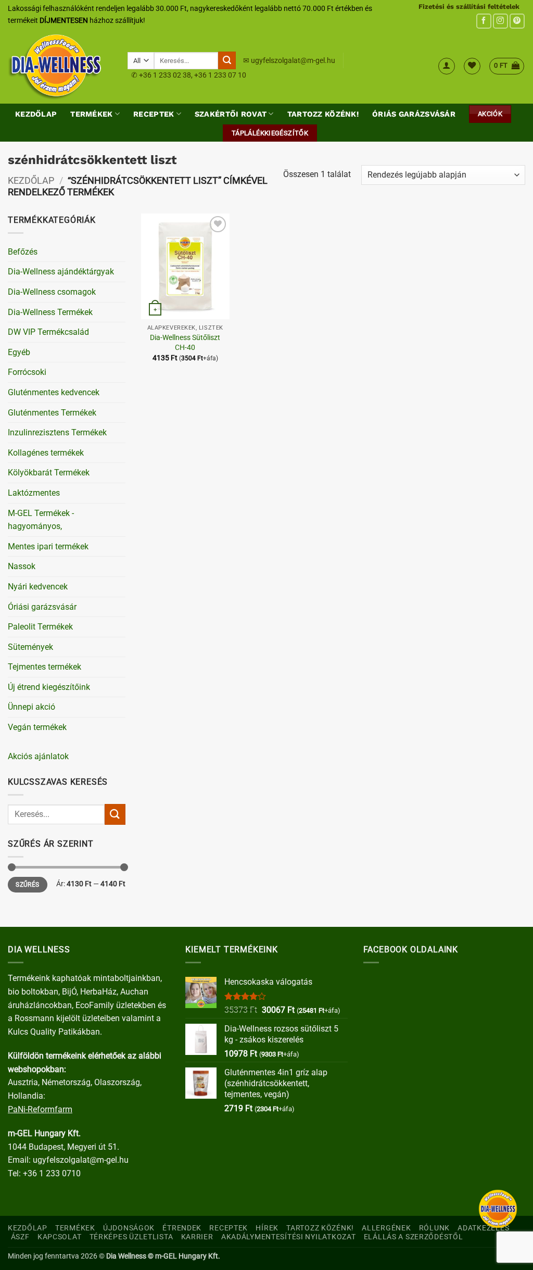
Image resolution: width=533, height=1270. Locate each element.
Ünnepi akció (31, 707)
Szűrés (27, 884)
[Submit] (227, 60)
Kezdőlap (36, 114)
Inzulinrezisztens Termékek (57, 432)
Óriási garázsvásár (42, 607)
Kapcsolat (59, 1237)
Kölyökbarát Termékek (49, 472)
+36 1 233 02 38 (165, 75)
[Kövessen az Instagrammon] (500, 21)
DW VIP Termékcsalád (48, 332)
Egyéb (19, 352)
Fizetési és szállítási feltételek (468, 6)
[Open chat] (497, 1208)
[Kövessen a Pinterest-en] (517, 21)
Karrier (197, 1237)
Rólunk (434, 1228)
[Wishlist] (472, 66)
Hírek (267, 1228)
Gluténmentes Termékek (52, 413)
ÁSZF (20, 1237)
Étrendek (181, 1228)
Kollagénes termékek (46, 453)
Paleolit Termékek (40, 627)
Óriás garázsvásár (413, 114)
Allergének (386, 1228)
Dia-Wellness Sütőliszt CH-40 (185, 342)
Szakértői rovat (230, 114)
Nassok (21, 566)
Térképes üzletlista (131, 1237)
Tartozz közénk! (323, 114)
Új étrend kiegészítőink (49, 687)
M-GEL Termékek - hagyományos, (41, 520)
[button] (446, 66)
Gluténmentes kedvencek (53, 392)
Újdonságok (129, 1228)
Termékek (91, 114)
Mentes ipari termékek (48, 546)
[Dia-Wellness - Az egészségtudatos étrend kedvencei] (60, 66)
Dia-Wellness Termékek (50, 312)
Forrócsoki (27, 372)
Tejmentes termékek (44, 667)
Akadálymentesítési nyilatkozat (288, 1237)
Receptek (153, 114)
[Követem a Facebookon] (483, 21)
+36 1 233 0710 (52, 1173)
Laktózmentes (34, 493)
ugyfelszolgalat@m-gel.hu (293, 60)
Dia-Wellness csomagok (52, 292)
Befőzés (22, 252)
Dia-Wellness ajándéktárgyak (61, 271)
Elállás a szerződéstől (413, 1237)
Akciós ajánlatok (38, 756)
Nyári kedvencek (38, 587)
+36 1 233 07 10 (220, 75)
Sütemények (30, 647)
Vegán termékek (37, 727)
